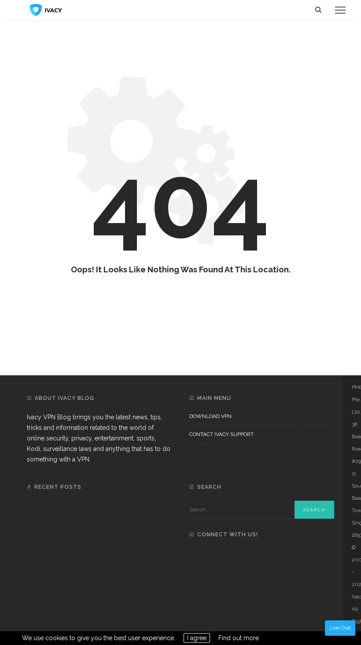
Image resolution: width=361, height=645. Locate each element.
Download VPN (210, 416)
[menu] (340, 10)
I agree (196, 637)
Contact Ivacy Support (221, 434)
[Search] (318, 10)
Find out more (238, 637)
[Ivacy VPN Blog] (46, 9)
